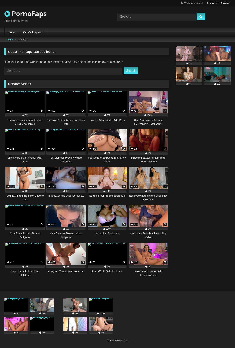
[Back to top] (224, 337)
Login (210, 2)
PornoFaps (28, 13)
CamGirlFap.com (33, 32)
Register (225, 2)
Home (11, 32)
